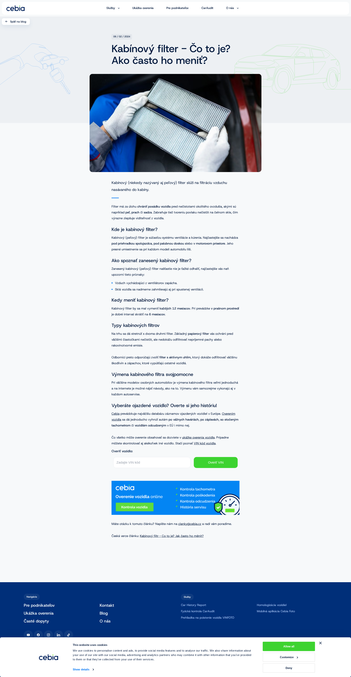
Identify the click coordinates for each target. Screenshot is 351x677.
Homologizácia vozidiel (271, 605)
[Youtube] (28, 634)
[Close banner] (320, 643)
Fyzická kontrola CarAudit (198, 611)
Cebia (116, 414)
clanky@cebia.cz (189, 524)
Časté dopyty (36, 621)
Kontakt (107, 605)
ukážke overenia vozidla (198, 437)
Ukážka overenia (143, 8)
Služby (110, 8)
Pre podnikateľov (177, 8)
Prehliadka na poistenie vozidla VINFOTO (207, 618)
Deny (289, 667)
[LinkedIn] (58, 634)
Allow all (288, 646)
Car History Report (193, 605)
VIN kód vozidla (205, 443)
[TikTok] (68, 634)
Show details (81, 669)
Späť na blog (18, 21)
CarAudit (207, 8)
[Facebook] (38, 634)
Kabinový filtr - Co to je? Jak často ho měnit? (172, 536)
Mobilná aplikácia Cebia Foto (276, 611)
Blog (104, 613)
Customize (287, 657)
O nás (230, 8)
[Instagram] (48, 634)
